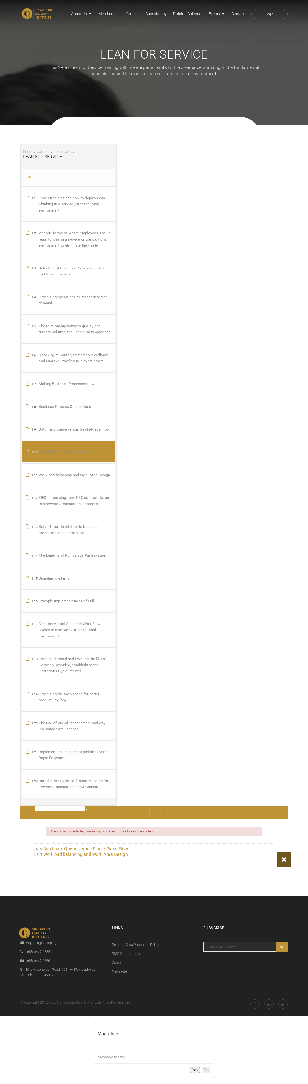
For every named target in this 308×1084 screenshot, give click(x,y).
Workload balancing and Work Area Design (85, 854)
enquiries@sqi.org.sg (40, 943)
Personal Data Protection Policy (135, 945)
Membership (109, 14)
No (206, 1070)
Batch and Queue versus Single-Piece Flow (85, 848)
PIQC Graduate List (126, 954)
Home (28, 151)
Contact (238, 14)
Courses (132, 14)
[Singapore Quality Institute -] (38, 14)
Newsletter (120, 971)
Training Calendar (188, 14)
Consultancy (156, 14)
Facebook (255, 1004)
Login (269, 14)
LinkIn (269, 1004)
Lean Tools (63, 151)
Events (214, 14)
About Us (79, 14)
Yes (195, 1070)
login (99, 831)
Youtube (283, 1004)
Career (117, 962)
